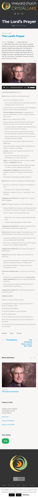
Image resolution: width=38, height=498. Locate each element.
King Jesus (29, 50)
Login (21, 479)
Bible (6, 44)
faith (21, 48)
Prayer (12, 54)
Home (13, 26)
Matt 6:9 (30, 52)
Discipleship (31, 46)
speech (31, 54)
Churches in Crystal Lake (8, 46)
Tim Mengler (18, 56)
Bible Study (11, 44)
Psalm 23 (22, 54)
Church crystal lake (28, 44)
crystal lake (19, 46)
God (26, 42)
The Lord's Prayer (9, 56)
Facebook (4, 333)
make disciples (23, 52)
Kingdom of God (6, 52)
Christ (16, 44)
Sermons (31, 485)
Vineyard (25, 56)
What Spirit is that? (11, 391)
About (4, 485)
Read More (26, 495)
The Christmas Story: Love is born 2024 (26, 343)
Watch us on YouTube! (8, 424)
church (20, 44)
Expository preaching (13, 48)
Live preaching (15, 52)
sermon (27, 54)
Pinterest (19, 333)
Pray (8, 54)
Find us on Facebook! (8, 421)
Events (19, 485)
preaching (16, 54)
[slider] (32, 87)
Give (5, 441)
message (4, 54)
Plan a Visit (11, 485)
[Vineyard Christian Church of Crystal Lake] (19, 6)
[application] (19, 87)
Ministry (25, 485)
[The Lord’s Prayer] (19, 73)
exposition (4, 48)
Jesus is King (8, 50)
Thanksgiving (11, 340)
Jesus (3, 50)
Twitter (12, 333)
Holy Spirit (29, 48)
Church (19, 42)
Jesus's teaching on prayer (19, 50)
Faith (23, 42)
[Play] (4, 88)
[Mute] (29, 88)
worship (15, 58)
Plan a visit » (5, 417)
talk (3, 56)
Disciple (25, 46)
